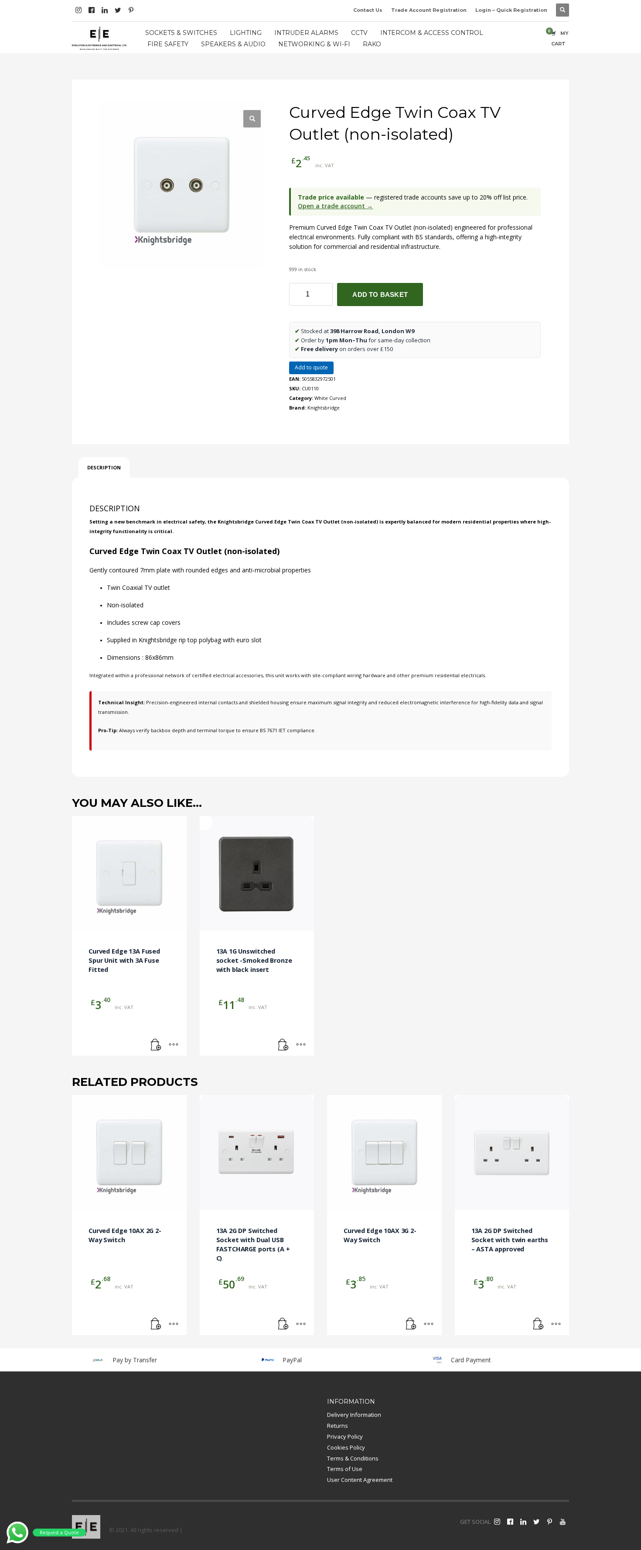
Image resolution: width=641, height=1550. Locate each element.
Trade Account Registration (429, 10)
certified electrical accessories (227, 675)
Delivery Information (354, 1415)
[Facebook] (91, 10)
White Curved (330, 398)
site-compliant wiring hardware (348, 675)
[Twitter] (117, 10)
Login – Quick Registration (511, 10)
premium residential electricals (448, 675)
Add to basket (380, 294)
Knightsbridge (323, 407)
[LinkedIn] (104, 10)
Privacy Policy (345, 1436)
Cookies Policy (346, 1447)
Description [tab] (104, 467)
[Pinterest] (130, 10)
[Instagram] (78, 10)
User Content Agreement (359, 1480)
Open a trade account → (335, 206)
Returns (337, 1425)
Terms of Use (344, 1469)
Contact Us (367, 10)
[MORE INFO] (173, 1045)
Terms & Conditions (352, 1458)
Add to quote (311, 367)
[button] (252, 118)
